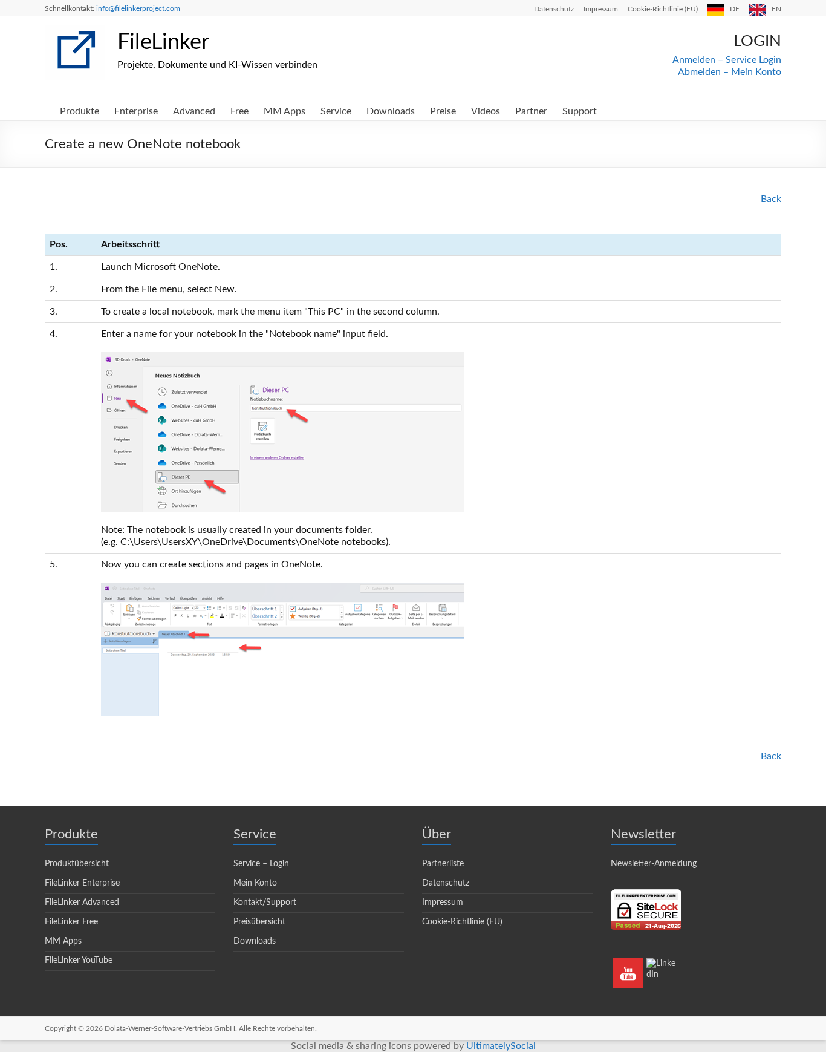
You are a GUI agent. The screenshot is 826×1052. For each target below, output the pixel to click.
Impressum (601, 9)
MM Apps (284, 111)
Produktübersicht (77, 864)
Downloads (390, 111)
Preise (443, 111)
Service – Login (261, 864)
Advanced (194, 111)
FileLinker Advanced (82, 902)
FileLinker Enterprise (82, 883)
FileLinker (163, 42)
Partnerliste (443, 864)
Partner (531, 111)
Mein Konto (255, 883)
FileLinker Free (71, 922)
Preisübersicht (259, 922)
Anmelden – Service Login (726, 60)
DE (735, 9)
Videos (485, 111)
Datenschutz (554, 9)
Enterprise (136, 111)
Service (335, 111)
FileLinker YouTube (78, 960)
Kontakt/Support (264, 902)
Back (771, 199)
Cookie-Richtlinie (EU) (663, 9)
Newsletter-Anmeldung (654, 864)
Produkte (79, 111)
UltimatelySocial (501, 1046)
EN (776, 9)
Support (579, 111)
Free (239, 111)
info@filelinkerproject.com (138, 8)
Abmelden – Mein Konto (729, 72)
